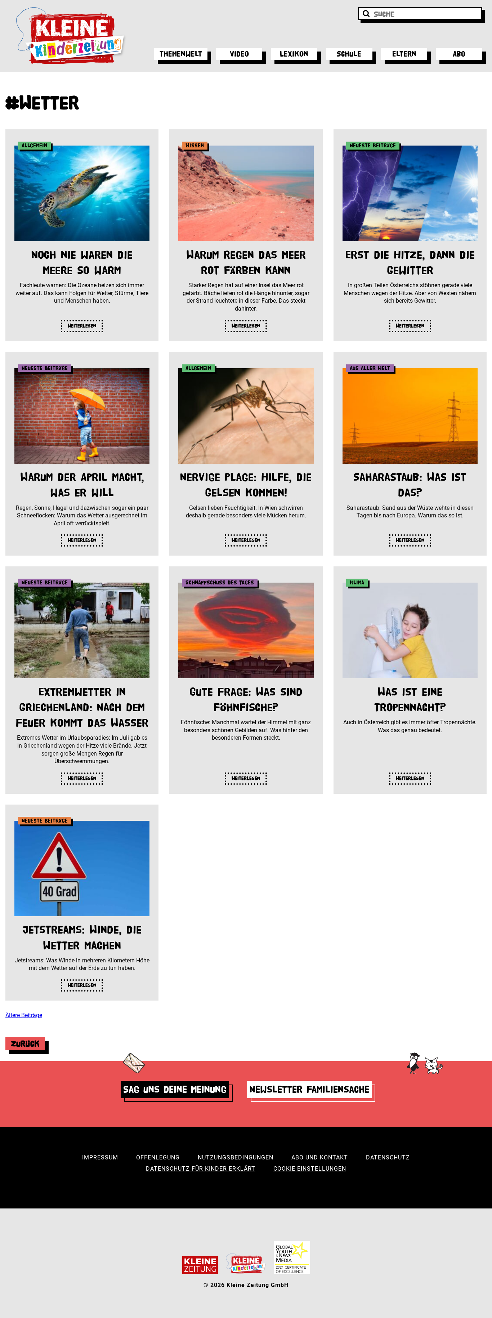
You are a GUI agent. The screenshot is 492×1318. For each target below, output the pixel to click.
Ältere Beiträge (23, 1015)
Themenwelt (181, 54)
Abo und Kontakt (319, 1157)
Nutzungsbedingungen (235, 1157)
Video (239, 54)
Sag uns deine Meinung (175, 1089)
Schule (349, 54)
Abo (459, 54)
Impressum (100, 1157)
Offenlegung (158, 1157)
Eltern (404, 54)
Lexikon (294, 54)
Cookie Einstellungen (309, 1168)
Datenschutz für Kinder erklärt (200, 1168)
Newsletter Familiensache (309, 1089)
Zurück (25, 1043)
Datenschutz (388, 1157)
